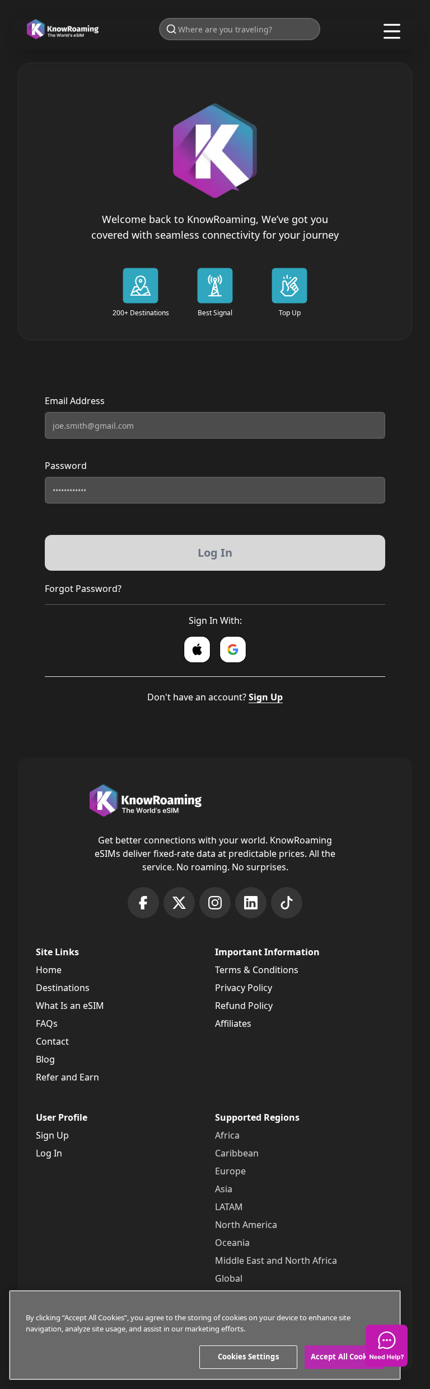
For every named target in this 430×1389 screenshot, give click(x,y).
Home (49, 970)
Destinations (63, 988)
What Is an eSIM (70, 1005)
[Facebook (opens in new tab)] (143, 902)
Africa (227, 1135)
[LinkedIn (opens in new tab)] (251, 902)
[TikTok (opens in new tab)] (286, 902)
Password (66, 465)
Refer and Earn (67, 1077)
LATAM (229, 1207)
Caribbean (237, 1153)
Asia (223, 1189)
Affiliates (233, 1023)
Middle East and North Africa (276, 1260)
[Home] (63, 29)
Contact (52, 1041)
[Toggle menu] (392, 31)
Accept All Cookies (344, 1357)
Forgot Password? (83, 588)
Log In (49, 1153)
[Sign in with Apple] (197, 649)
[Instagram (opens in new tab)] (215, 902)
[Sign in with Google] (232, 649)
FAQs (47, 1023)
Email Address (75, 401)
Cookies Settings (248, 1357)
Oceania (232, 1242)
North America (246, 1225)
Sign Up (266, 697)
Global (228, 1278)
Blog (45, 1059)
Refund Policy (244, 1005)
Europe (230, 1171)
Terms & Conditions (256, 970)
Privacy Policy (243, 988)
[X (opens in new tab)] (179, 902)
